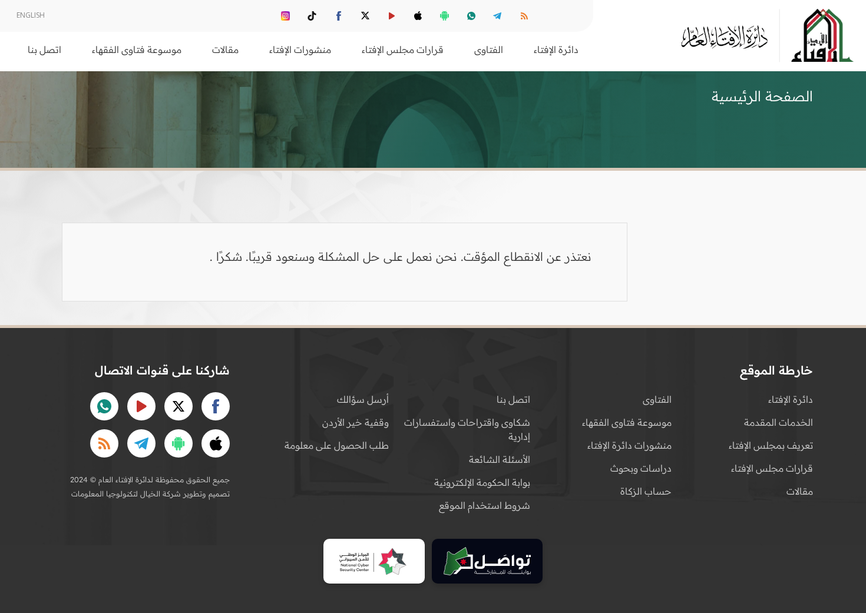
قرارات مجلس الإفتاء (772, 468)
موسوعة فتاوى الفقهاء (627, 422)
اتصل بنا (44, 49)
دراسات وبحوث (641, 468)
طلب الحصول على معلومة (337, 445)
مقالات (799, 491)
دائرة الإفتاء (790, 399)
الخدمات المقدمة (778, 422)
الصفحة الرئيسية (762, 96)
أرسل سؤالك (363, 399)
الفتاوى (657, 399)
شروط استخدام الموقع (484, 505)
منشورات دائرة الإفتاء (629, 445)
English (30, 15)
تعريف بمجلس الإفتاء (771, 445)
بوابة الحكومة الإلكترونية (482, 482)
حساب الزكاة (646, 491)
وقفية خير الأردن (355, 422)
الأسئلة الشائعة (499, 459)
